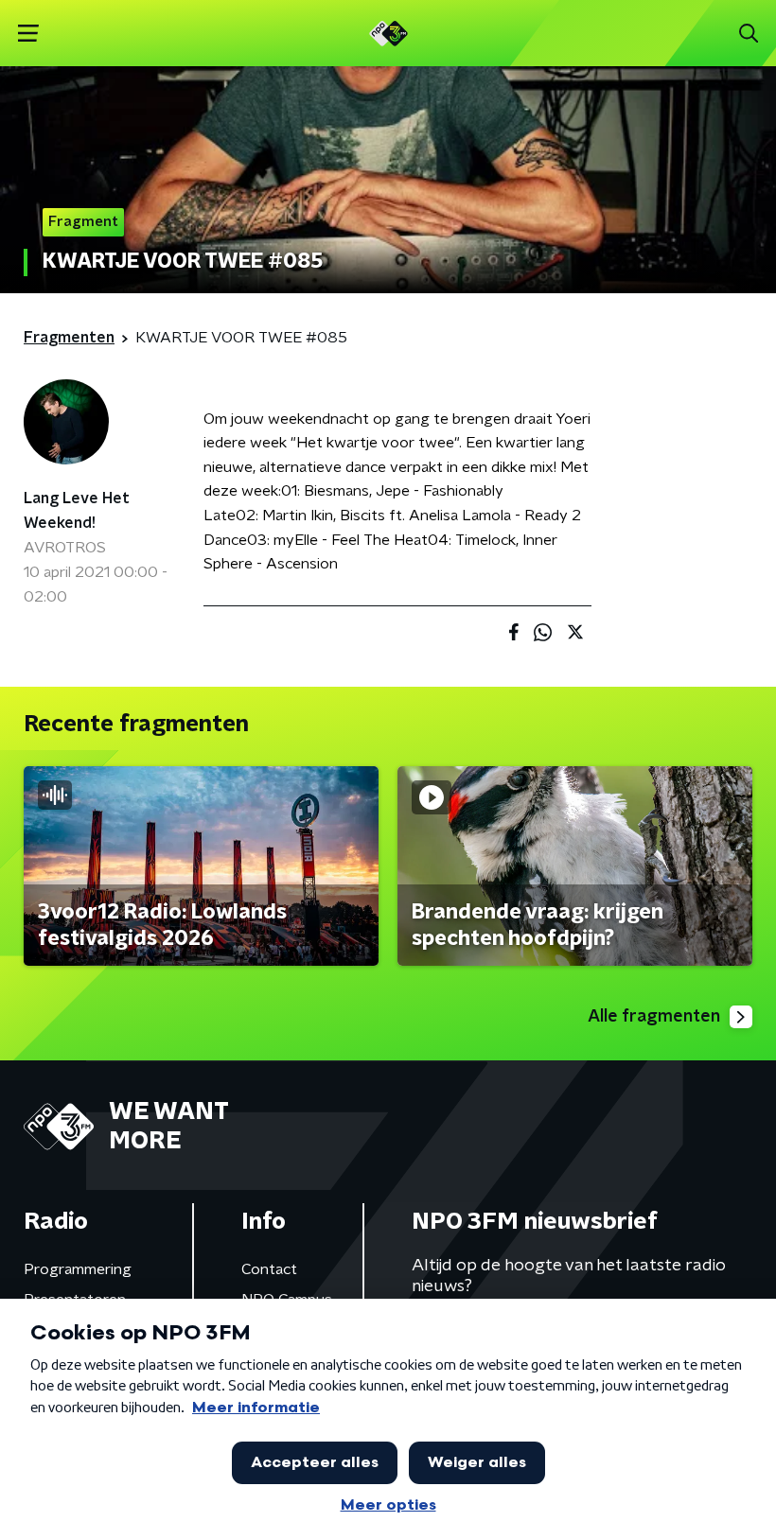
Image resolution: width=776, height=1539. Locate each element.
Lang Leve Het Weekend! (77, 511)
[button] (27, 33)
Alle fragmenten (654, 1016)
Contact (269, 1269)
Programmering (78, 1269)
